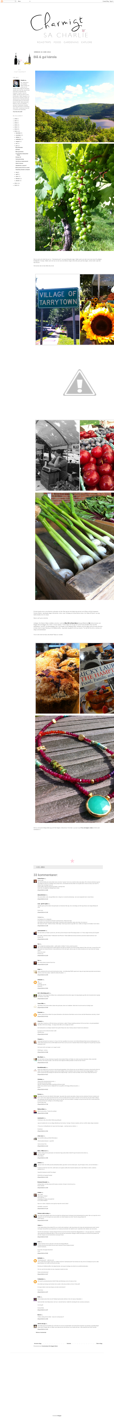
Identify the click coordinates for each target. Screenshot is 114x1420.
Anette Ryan (41, 878)
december (18, 133)
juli (16, 143)
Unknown (40, 979)
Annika (39, 1192)
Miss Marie (40, 1057)
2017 (16, 120)
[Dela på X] (40, 867)
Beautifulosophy (42, 1067)
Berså (39, 1314)
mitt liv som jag (41, 1323)
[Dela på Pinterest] (44, 867)
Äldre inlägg (99, 1343)
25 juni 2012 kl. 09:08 (43, 1113)
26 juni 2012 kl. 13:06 (43, 1319)
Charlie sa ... (24, 80)
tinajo (39, 969)
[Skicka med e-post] (37, 867)
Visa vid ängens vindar (87, 827)
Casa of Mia (41, 1003)
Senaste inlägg (37, 1343)
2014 (16, 127)
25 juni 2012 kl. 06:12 (43, 1089)
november (18, 135)
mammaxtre (41, 1118)
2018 (16, 118)
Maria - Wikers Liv (42, 1150)
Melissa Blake (41, 1109)
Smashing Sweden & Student (23, 169)
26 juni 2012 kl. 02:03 (43, 1220)
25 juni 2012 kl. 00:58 (43, 1052)
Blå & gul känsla (19, 151)
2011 (16, 183)
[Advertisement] (68, 1338)
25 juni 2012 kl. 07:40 (43, 1104)
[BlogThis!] (39, 867)
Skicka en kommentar (41, 1332)
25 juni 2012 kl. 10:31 (43, 1131)
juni (17, 145)
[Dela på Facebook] (42, 867)
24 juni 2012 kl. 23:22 (43, 988)
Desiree (40, 1094)
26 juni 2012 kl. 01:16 (43, 1208)
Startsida (69, 1343)
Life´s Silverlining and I (43, 993)
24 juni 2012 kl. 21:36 (43, 925)
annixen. (40, 1162)
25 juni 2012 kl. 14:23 (43, 1177)
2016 (16, 123)
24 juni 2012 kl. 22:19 (43, 955)
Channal (40, 1021)
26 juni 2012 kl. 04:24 (43, 1237)
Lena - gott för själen (43, 903)
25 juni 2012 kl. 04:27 (43, 1074)
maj (17, 172)
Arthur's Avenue (19, 163)
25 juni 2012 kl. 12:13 (43, 1146)
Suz (38, 944)
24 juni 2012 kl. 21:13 (43, 899)
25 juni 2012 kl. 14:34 (43, 1187)
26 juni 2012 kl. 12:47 (43, 1310)
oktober (18, 137)
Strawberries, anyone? (21, 165)
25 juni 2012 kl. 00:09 (43, 1007)
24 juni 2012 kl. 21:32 (43, 912)
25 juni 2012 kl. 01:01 (43, 1062)
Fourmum (40, 1012)
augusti (18, 141)
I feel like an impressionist (22, 161)
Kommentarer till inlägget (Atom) (50, 1346)
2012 (16, 131)
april (17, 174)
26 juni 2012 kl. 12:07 (43, 1292)
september (18, 139)
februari (18, 178)
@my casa (40, 1136)
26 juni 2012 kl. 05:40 (43, 1253)
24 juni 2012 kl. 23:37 (43, 998)
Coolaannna (41, 1279)
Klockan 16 (18, 157)
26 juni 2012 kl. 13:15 (43, 1329)
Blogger (59, 1415)
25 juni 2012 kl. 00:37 (43, 1034)
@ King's (18, 149)
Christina (40, 1079)
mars (17, 176)
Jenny (39, 1225)
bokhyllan (40, 1258)
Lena (39, 1241)
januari (17, 180)
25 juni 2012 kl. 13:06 (43, 1158)
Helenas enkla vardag (43, 1213)
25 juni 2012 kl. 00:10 (43, 1016)
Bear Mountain (19, 147)
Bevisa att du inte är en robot (22, 167)
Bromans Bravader (42, 1182)
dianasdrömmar (42, 895)
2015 (16, 125)
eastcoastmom (41, 930)
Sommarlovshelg (20, 159)
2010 (16, 185)
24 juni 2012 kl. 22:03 (43, 939)
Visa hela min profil (17, 111)
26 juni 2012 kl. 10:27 (43, 1274)
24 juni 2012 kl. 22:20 (43, 964)
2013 (16, 129)
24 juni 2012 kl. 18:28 (43, 890)
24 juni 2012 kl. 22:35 (43, 975)
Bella (39, 1297)
